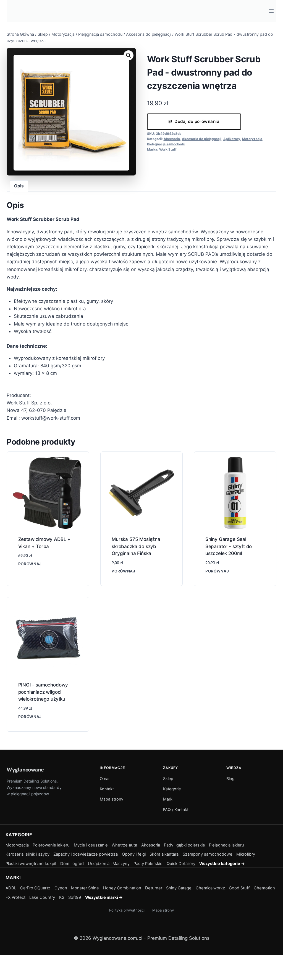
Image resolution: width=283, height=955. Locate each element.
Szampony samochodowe (207, 854)
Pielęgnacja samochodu (166, 144)
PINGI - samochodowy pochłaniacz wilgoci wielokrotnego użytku (43, 692)
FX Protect (15, 897)
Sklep (168, 778)
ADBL (11, 888)
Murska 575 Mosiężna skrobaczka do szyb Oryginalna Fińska (136, 546)
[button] (128, 55)
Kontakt (107, 788)
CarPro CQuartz (35, 888)
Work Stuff (168, 149)
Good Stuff (239, 888)
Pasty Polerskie (148, 863)
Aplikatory (231, 139)
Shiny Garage (179, 888)
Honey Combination (122, 888)
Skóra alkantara (164, 854)
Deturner (153, 888)
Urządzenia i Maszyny (109, 863)
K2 (61, 897)
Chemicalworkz (210, 888)
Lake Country (42, 897)
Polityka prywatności (127, 910)
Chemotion (264, 888)
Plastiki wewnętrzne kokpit (31, 863)
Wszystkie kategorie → (222, 863)
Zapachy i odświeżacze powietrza (85, 854)
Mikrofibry (245, 854)
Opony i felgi (134, 854)
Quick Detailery (181, 863)
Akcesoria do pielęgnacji (201, 139)
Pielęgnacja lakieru (226, 845)
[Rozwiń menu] (271, 11)
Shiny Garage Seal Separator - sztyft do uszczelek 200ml (228, 546)
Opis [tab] (19, 186)
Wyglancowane (25, 769)
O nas (105, 778)
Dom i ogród (72, 863)
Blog (230, 778)
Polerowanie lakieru (51, 845)
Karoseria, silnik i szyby (27, 854)
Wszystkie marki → (104, 897)
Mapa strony (111, 799)
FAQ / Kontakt (175, 809)
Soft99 (74, 897)
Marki (168, 799)
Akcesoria (172, 139)
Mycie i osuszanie (91, 845)
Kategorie (172, 788)
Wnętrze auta (124, 845)
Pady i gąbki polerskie (184, 845)
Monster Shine (85, 888)
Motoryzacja (252, 139)
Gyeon (60, 888)
